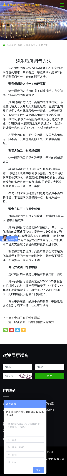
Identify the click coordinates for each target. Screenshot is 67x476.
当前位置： (12, 45)
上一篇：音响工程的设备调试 (21, 317)
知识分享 (43, 45)
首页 (20, 45)
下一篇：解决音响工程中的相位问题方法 (28, 322)
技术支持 (48, 459)
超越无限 (59, 459)
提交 (49, 376)
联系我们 (49, 409)
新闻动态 (30, 45)
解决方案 (49, 403)
